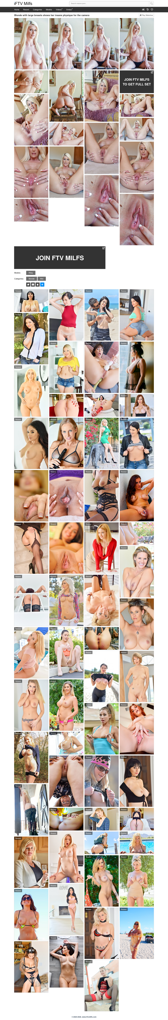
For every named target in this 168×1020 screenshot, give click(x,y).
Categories (37, 10)
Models (49, 10)
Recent (26, 10)
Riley (31, 272)
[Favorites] (152, 9)
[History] (148, 9)
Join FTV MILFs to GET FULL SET (137, 81)
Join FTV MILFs (60, 257)
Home (16, 10)
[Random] (143, 9)
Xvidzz (69, 10)
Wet (41, 278)
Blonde (32, 278)
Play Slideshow (147, 15)
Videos (59, 10)
